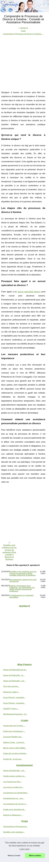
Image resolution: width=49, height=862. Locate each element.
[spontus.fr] (24, 6)
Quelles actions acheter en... (14, 776)
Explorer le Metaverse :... (13, 815)
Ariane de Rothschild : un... (14, 675)
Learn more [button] (24, 849)
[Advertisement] (24, 61)
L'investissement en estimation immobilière (21, 596)
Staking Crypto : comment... (14, 742)
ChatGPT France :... (11, 709)
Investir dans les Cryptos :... (14, 726)
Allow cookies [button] (35, 855)
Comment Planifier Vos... (13, 737)
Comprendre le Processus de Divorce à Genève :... (23, 34)
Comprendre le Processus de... (15, 826)
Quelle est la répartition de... (14, 809)
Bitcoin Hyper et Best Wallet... (15, 748)
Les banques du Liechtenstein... (16, 793)
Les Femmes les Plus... (12, 782)
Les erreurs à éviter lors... (13, 787)
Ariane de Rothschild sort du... (15, 670)
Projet (23, 31)
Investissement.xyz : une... (13, 798)
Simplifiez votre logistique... (14, 832)
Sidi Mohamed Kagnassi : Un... (15, 714)
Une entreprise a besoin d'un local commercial (22, 580)
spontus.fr (24, 28)
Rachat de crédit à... (11, 692)
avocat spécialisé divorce (29, 292)
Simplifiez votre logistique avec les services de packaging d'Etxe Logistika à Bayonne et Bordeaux (9, 552)
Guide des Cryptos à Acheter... (15, 753)
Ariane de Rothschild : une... (14, 681)
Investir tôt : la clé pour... (13, 759)
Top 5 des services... (11, 686)
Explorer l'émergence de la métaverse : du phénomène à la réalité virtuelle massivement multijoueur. (22, 588)
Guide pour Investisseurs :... (14, 731)
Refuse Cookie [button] (14, 855)
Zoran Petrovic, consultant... (14, 697)
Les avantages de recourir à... (15, 804)
